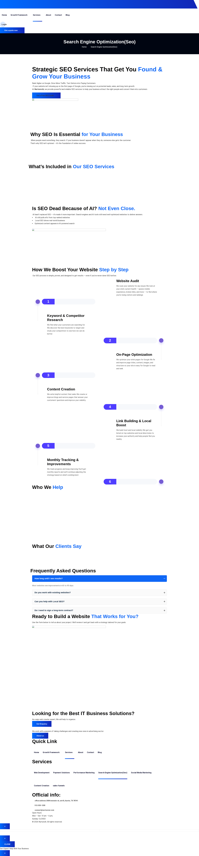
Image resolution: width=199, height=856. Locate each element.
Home (84, 47)
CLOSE (7, 844)
